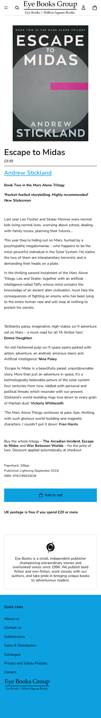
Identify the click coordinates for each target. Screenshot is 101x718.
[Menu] (6, 8)
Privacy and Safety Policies (25, 663)
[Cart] (94, 7)
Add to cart (54, 495)
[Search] (17, 7)
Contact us (12, 627)
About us (11, 618)
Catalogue (12, 654)
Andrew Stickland (28, 173)
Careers (10, 672)
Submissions (14, 636)
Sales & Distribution (20, 645)
